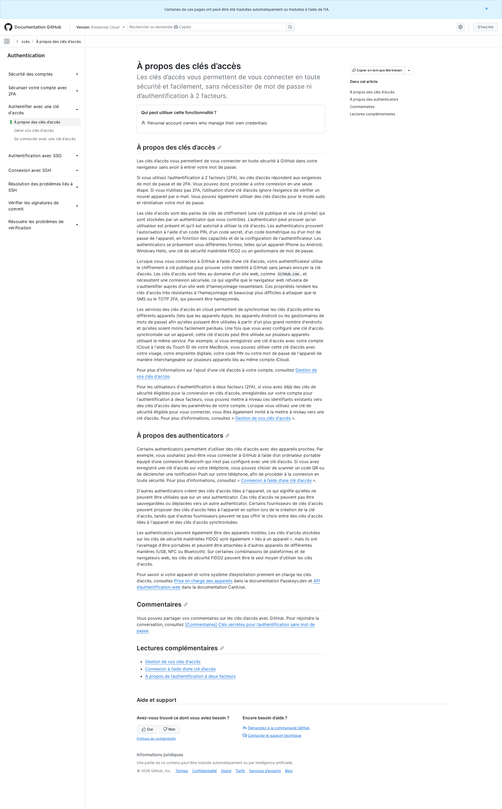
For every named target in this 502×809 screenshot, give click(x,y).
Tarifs (240, 770)
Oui (150, 729)
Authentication (26, 55)
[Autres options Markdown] (408, 70)
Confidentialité (204, 770)
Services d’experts (265, 770)
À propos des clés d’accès (58, 41)
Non (171, 729)
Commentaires (159, 604)
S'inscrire (485, 27)
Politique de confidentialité (156, 738)
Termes (181, 770)
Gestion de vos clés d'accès (263, 418)
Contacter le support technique (274, 735)
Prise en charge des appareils (203, 580)
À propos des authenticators (180, 435)
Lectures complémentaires (177, 648)
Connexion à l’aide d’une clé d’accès (276, 480)
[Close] (487, 8)
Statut (226, 770)
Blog (289, 770)
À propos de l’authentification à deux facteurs (190, 676)
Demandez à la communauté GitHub (279, 728)
